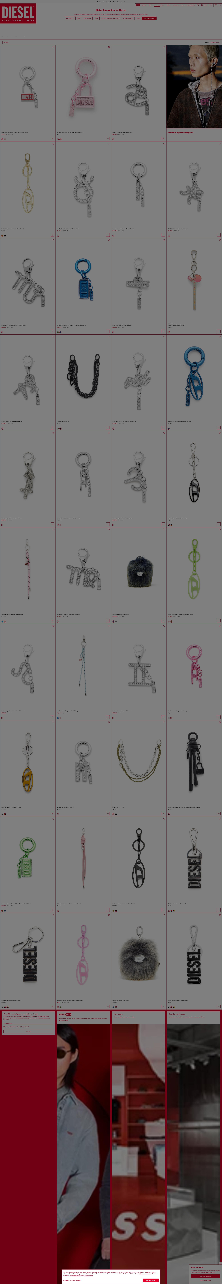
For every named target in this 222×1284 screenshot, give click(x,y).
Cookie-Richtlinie (88, 1275)
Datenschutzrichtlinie (75, 1275)
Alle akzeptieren (150, 1280)
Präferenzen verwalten (145, 1274)
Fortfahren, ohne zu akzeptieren (72, 1280)
